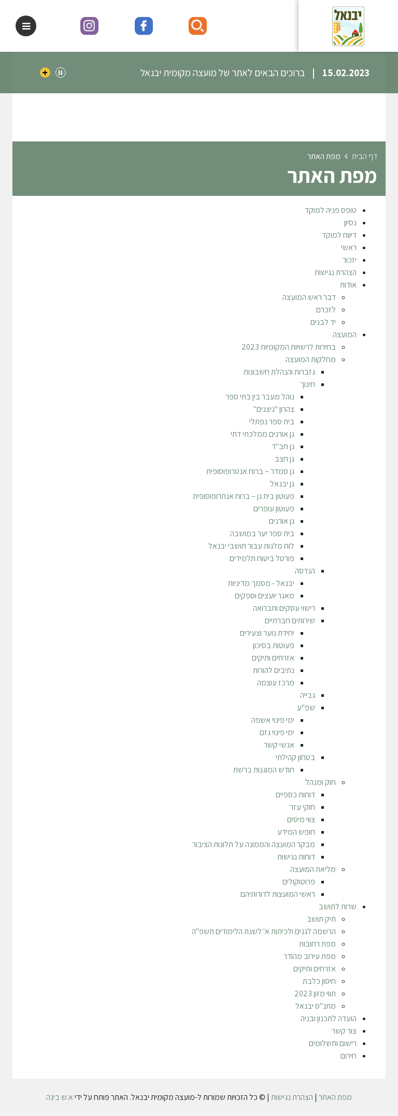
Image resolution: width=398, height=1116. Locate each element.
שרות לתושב (338, 906)
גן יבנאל (282, 483)
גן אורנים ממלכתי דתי (262, 433)
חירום (348, 1055)
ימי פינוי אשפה (272, 719)
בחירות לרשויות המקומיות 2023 (288, 346)
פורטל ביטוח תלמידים (262, 558)
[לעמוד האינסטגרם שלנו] (89, 26)
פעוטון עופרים (273, 508)
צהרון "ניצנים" (273, 409)
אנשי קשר (279, 744)
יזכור (350, 259)
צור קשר (344, 1030)
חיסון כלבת (319, 981)
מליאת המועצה (313, 869)
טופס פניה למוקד (331, 210)
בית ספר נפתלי (271, 421)
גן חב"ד (283, 446)
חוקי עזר (302, 807)
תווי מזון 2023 (315, 993)
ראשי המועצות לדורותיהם (277, 894)
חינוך (307, 384)
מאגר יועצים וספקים (264, 595)
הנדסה (305, 570)
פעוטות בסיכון (273, 645)
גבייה (307, 695)
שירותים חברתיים (290, 620)
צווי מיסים (301, 819)
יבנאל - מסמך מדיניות (261, 583)
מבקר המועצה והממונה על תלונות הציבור (253, 844)
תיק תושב (321, 918)
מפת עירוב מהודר (309, 956)
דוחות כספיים (295, 794)
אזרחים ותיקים (273, 657)
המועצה (345, 334)
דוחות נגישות (296, 856)
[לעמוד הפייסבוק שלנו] (144, 26)
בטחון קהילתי (295, 757)
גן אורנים (281, 521)
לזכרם (326, 309)
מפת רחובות (317, 943)
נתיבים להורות (273, 670)
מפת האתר (335, 1097)
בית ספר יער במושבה (262, 533)
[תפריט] (26, 26)
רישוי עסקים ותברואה (284, 608)
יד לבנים (323, 322)
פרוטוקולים (298, 881)
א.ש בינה (59, 1097)
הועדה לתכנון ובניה (329, 1018)
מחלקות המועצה (311, 359)
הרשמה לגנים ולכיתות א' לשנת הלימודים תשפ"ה (264, 931)
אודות (348, 284)
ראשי (349, 247)
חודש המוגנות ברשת (263, 769)
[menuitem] (189, 210)
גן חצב (284, 458)
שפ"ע (306, 707)
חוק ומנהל (320, 782)
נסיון (350, 222)
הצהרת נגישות (336, 272)
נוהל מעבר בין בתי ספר (259, 396)
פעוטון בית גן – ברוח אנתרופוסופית (243, 496)
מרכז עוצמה (275, 682)
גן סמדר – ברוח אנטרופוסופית (250, 471)
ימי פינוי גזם (277, 732)
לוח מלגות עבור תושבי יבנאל (251, 545)
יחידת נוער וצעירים (267, 632)
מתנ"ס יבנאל (315, 1005)
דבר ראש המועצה (309, 297)
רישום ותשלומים (333, 1043)
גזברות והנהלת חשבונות (279, 371)
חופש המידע (296, 831)
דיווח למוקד (339, 235)
